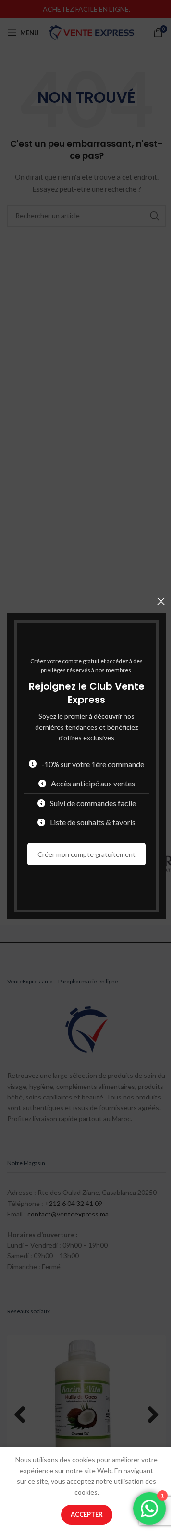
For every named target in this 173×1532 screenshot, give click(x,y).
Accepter (87, 1514)
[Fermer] (161, 601)
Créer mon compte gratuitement (86, 854)
